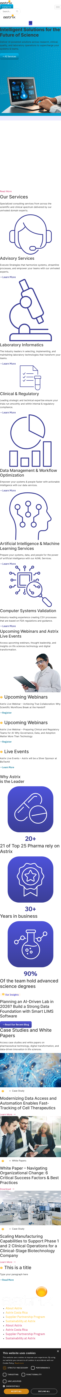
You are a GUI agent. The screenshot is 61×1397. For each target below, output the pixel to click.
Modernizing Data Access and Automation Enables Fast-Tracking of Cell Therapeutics (28, 1103)
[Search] (17, 11)
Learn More (6, 1114)
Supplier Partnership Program (25, 1317)
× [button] (58, 1351)
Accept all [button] (16, 1391)
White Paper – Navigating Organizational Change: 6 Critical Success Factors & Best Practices (29, 1175)
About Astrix (14, 1308)
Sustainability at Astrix (20, 1321)
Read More (6, 191)
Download (5, 1189)
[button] (10, 994)
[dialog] (30, 1372)
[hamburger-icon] (58, 7)
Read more (19, 1363)
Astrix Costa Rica (17, 1312)
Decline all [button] (44, 1391)
